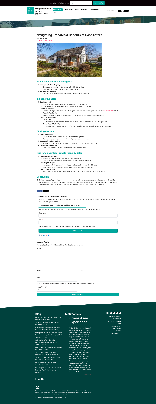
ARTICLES (118, 331)
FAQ (55, 13)
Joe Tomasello (108, 111)
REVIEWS (84, 9)
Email (41, 220)
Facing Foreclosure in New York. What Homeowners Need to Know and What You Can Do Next (48, 335)
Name (39, 270)
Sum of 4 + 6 (42, 287)
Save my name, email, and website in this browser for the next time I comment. (66, 284)
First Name (42, 213)
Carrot (64, 397)
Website (39, 277)
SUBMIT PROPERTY (115, 316)
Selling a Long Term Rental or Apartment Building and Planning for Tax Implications (47, 342)
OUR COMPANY (94, 9)
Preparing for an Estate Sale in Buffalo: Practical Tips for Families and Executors (48, 370)
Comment (41, 248)
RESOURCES (117, 328)
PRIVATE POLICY (116, 333)
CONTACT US (117, 319)
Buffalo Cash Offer (45, 41)
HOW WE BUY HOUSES (72, 9)
